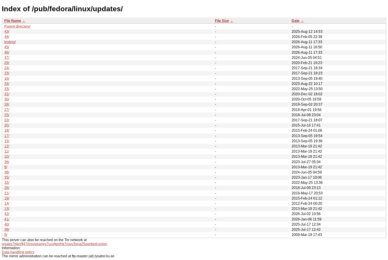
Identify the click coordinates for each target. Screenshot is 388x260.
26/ (6, 188)
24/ (6, 68)
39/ (6, 229)
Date (296, 21)
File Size (222, 21)
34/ (6, 84)
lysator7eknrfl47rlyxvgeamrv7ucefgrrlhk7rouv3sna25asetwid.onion (54, 244)
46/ (6, 52)
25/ (6, 115)
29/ (6, 63)
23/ (6, 73)
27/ (6, 110)
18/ (6, 130)
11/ (6, 151)
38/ (6, 172)
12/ (6, 146)
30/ (6, 99)
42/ (6, 214)
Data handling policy (18, 252)
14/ (6, 203)
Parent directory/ (17, 26)
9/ (5, 167)
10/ (6, 156)
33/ (6, 89)
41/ (6, 219)
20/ (6, 125)
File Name (12, 21)
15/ (6, 141)
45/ (6, 47)
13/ (6, 209)
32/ (6, 182)
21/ (6, 193)
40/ (6, 224)
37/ (6, 58)
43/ (6, 31)
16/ (6, 78)
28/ (6, 104)
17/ (6, 136)
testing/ (10, 42)
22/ (6, 120)
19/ (6, 198)
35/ (6, 177)
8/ (5, 235)
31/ (6, 94)
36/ (6, 162)
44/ (6, 37)
